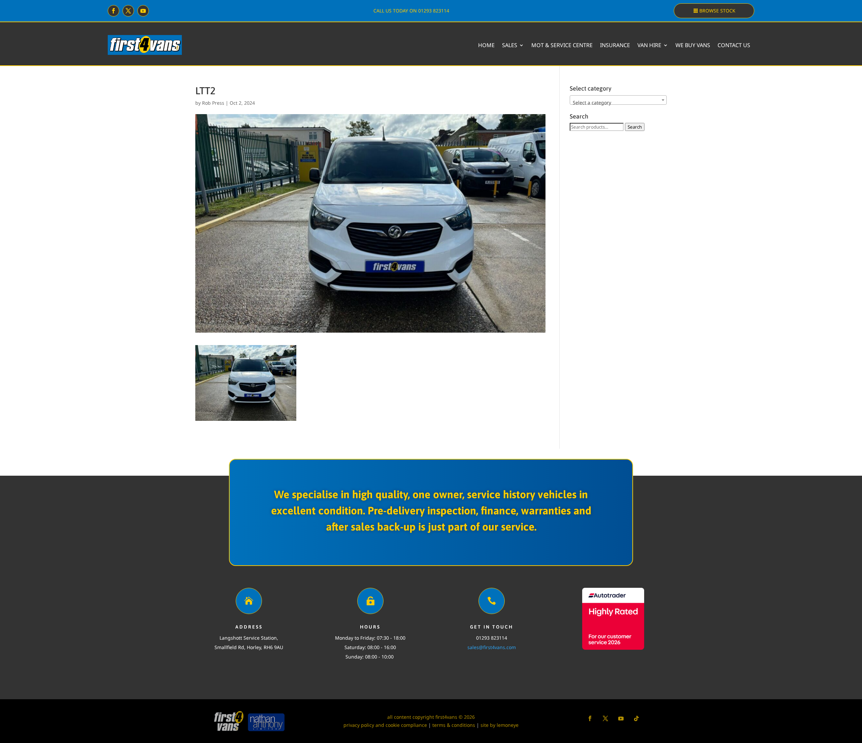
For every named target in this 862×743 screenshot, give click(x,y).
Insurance (615, 45)
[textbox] (618, 103)
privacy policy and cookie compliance (385, 725)
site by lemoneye (499, 725)
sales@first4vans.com (491, 647)
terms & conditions (453, 725)
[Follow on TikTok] (636, 718)
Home (486, 45)
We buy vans (692, 45)
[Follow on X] (128, 10)
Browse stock (717, 10)
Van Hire (649, 45)
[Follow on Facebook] (113, 10)
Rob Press (213, 103)
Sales (509, 45)
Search (635, 127)
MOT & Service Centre (562, 45)
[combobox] (618, 100)
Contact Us (734, 45)
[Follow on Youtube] (143, 10)
